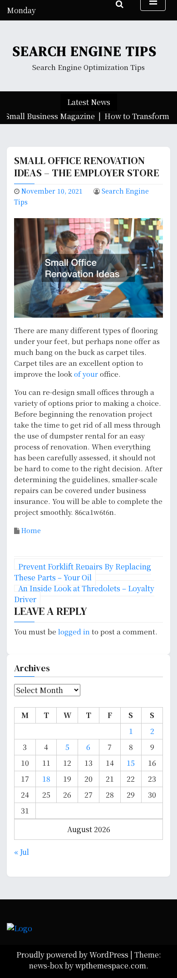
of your (86, 374)
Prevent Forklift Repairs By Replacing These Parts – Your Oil (82, 572)
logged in (74, 631)
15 (131, 763)
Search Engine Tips (85, 51)
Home (31, 530)
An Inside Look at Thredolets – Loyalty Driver (84, 593)
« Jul (21, 852)
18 (46, 778)
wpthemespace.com (110, 965)
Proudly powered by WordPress (73, 954)
